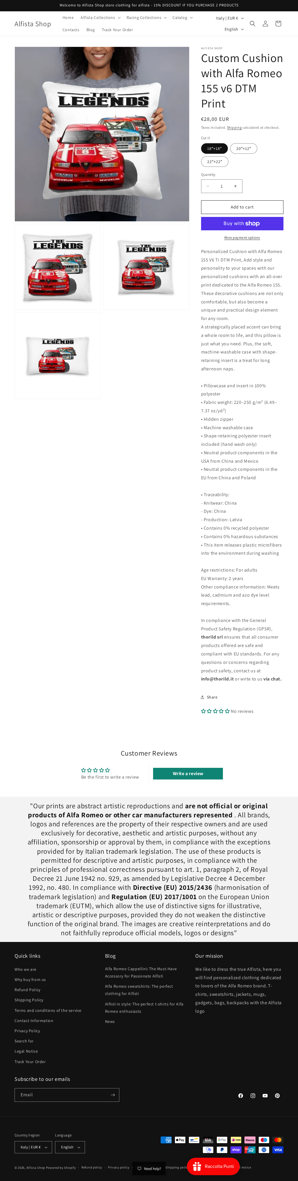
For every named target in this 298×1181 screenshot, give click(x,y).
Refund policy (91, 1167)
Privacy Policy (27, 1030)
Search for (24, 1041)
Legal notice (241, 1167)
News (110, 1021)
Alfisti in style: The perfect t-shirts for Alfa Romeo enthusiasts (144, 1007)
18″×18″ (214, 148)
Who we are (25, 969)
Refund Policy (27, 989)
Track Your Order (30, 1061)
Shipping (234, 127)
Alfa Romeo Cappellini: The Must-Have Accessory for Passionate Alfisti (141, 972)
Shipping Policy (29, 1000)
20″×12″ (243, 148)
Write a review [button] (188, 773)
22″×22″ (214, 161)
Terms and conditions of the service (48, 1010)
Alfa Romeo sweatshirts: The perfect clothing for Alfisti (139, 990)
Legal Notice (26, 1051)
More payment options (242, 237)
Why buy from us (30, 979)
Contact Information (34, 1020)
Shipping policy (177, 1167)
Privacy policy (119, 1167)
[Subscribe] (112, 1095)
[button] (100, 17)
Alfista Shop (35, 1168)
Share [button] (212, 697)
